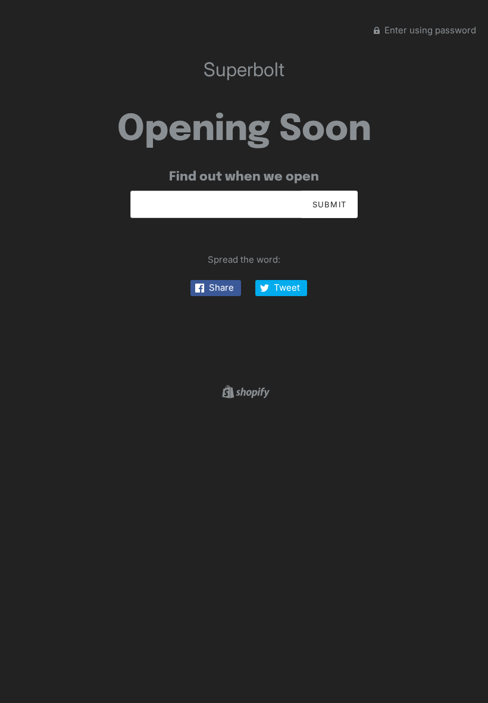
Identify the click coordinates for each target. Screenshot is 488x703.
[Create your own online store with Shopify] (244, 391)
